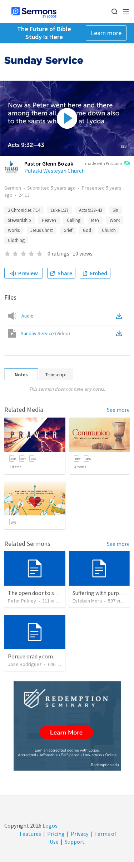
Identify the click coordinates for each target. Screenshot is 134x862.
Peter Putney (22, 600)
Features (30, 833)
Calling (73, 220)
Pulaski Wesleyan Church (54, 170)
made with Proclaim (103, 163)
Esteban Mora (87, 600)
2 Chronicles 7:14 (24, 210)
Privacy (79, 833)
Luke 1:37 (59, 210)
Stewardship (19, 220)
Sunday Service (45, 333)
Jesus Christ (41, 230)
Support (75, 841)
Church (109, 230)
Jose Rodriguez (25, 664)
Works (14, 230)
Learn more (106, 33)
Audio (27, 316)
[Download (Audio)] (120, 315)
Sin (115, 210)
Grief (68, 230)
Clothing (16, 240)
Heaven (49, 220)
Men (95, 220)
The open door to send (35, 592)
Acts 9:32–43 (90, 210)
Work (115, 220)
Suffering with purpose (100, 592)
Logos (49, 825)
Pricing (56, 833)
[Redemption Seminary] (67, 726)
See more (118, 409)
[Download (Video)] (120, 333)
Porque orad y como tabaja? (41, 656)
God (87, 230)
